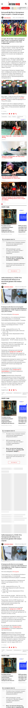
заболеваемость (17, 393)
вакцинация (9, 393)
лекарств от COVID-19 (16, 351)
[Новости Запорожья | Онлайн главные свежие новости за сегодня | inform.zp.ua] (14, 4)
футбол (14, 116)
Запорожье (4, 116)
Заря (10, 116)
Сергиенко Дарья (8, 286)
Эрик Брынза (7, 17)
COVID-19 (3, 393)
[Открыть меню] (2, 4)
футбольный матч (20, 117)
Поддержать (5, 8)
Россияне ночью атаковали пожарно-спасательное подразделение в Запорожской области (7, 229)
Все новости (14, 271)
